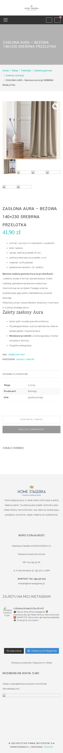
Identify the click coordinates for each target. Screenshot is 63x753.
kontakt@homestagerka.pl (31, 583)
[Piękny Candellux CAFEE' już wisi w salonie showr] (45, 635)
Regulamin (39, 662)
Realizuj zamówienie (32, 429)
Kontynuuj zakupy (31, 419)
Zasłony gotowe (43, 70)
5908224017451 (35, 397)
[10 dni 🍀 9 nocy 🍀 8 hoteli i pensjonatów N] (17, 635)
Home (6, 70)
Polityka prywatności (21, 662)
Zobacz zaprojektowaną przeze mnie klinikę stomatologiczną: (25, 686)
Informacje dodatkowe (15, 374)
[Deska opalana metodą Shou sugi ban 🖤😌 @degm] (17, 639)
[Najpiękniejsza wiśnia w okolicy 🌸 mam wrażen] (17, 644)
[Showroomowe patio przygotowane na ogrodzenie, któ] (45, 631)
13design (48, 747)
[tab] (31, 374)
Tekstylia (26, 70)
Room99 (32, 391)
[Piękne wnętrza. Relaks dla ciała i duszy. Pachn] (45, 626)
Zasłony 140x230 (15, 75)
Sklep (15, 70)
